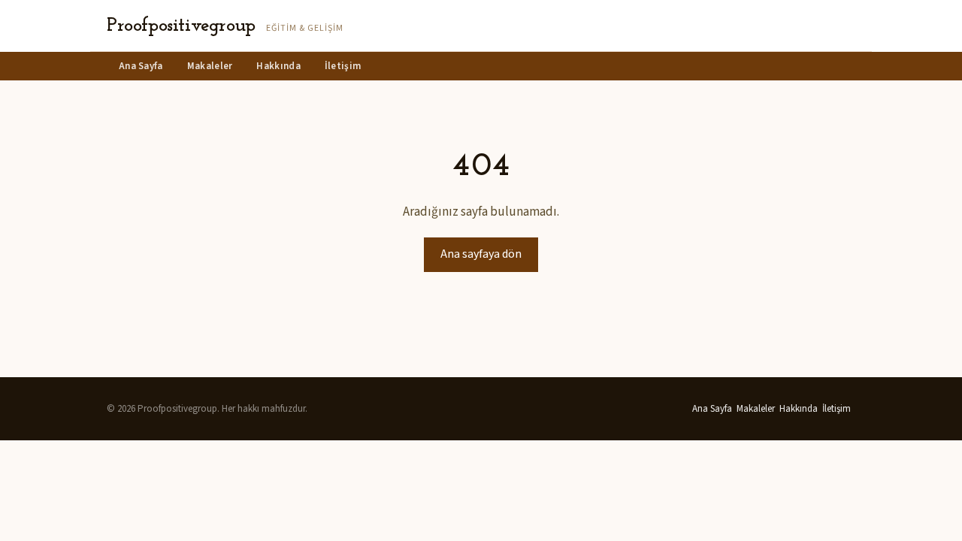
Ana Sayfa (141, 66)
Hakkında (278, 66)
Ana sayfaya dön (481, 254)
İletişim (343, 66)
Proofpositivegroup (181, 26)
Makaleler (210, 66)
